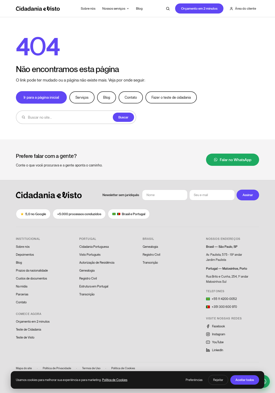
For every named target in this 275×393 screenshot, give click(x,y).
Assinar (248, 195)
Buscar (123, 117)
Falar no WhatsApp (235, 159)
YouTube (218, 342)
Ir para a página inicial (41, 97)
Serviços (82, 97)
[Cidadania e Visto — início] (38, 8)
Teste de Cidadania (28, 329)
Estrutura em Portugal (93, 286)
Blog (139, 8)
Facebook (218, 326)
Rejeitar (218, 380)
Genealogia (87, 270)
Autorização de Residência (96, 262)
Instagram (218, 334)
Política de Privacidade (57, 368)
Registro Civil (88, 278)
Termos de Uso (91, 368)
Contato (131, 97)
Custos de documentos (31, 278)
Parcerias (22, 294)
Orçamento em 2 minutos (199, 8)
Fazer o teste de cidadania (171, 97)
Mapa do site (24, 368)
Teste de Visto (25, 337)
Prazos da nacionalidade (32, 270)
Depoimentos (25, 254)
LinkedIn (217, 350)
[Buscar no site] (167, 8)
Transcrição (87, 294)
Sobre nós (88, 8)
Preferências (194, 380)
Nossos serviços (113, 8)
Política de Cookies (123, 368)
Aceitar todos (244, 380)
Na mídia (21, 286)
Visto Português (90, 254)
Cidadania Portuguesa (94, 246)
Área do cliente (245, 8)
